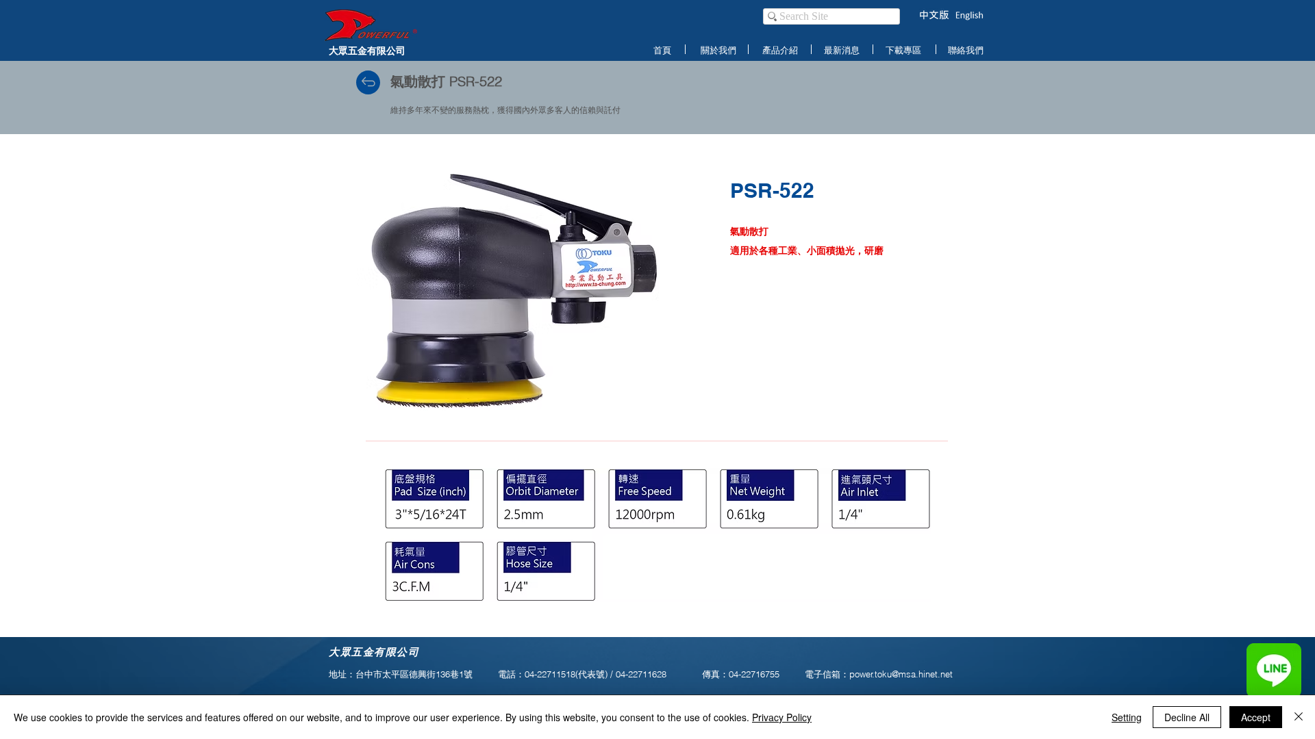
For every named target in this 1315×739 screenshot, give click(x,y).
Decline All (1187, 717)
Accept (1255, 717)
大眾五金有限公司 (367, 50)
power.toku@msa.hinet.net (901, 674)
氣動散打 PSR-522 (446, 81)
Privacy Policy (782, 717)
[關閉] (1298, 717)
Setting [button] (1127, 717)
